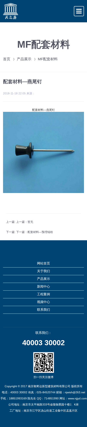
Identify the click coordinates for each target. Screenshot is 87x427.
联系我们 (43, 309)
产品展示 (24, 59)
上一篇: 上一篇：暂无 (19, 221)
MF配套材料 (48, 59)
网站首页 (43, 263)
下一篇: (11, 232)
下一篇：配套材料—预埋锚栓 (34, 232)
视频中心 (43, 302)
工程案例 (43, 294)
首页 (6, 59)
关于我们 (43, 271)
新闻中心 (43, 286)
